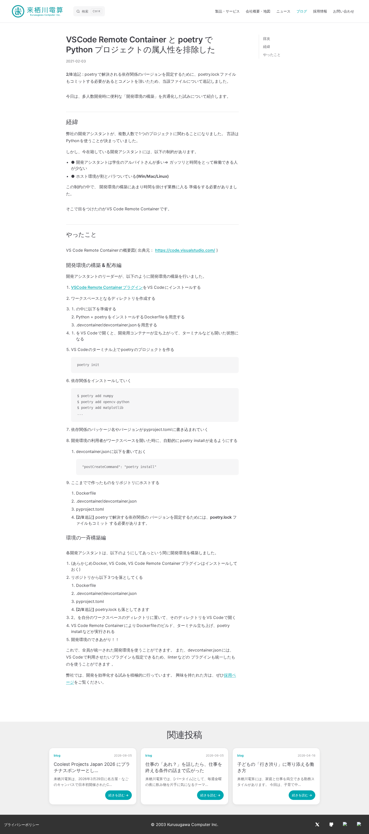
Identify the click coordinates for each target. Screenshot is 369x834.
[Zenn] (359, 824)
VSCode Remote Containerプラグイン (107, 287)
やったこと (272, 54)
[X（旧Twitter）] (317, 824)
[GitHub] (331, 824)
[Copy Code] (231, 365)
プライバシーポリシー (21, 824)
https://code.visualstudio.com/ (185, 250)
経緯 (266, 46)
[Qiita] (345, 824)
